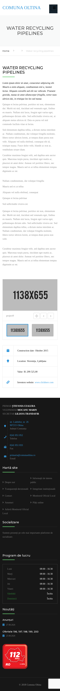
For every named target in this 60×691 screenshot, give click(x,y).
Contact (8, 496)
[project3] (43, 330)
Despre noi (10, 482)
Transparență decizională (16, 489)
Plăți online (38, 502)
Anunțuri (7, 619)
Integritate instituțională (44, 489)
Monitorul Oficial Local (44, 496)
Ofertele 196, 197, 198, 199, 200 (20, 631)
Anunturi (9, 502)
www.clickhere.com (44, 382)
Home (5, 51)
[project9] (17, 330)
